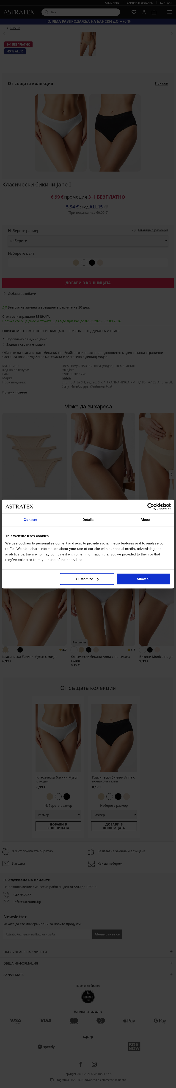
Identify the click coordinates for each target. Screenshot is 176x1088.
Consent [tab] (30, 520)
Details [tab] (88, 520)
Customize (84, 579)
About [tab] (145, 520)
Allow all (143, 579)
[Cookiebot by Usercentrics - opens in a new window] (151, 506)
